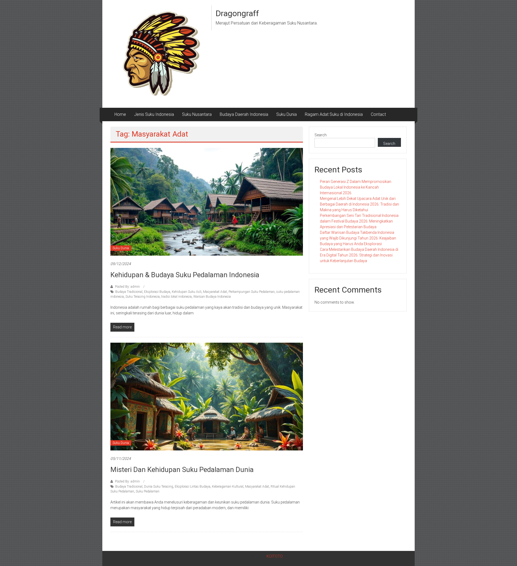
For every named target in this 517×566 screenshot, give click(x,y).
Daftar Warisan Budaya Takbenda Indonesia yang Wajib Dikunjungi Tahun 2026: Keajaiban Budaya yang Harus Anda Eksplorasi (358, 238)
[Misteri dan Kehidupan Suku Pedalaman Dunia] (206, 396)
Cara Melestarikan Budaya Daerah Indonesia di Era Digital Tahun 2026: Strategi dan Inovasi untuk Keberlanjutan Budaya (359, 255)
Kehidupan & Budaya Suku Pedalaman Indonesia (184, 275)
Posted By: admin (127, 287)
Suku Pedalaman (147, 491)
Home (120, 114)
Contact (378, 114)
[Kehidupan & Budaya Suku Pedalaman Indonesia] (206, 201)
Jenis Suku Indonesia (154, 114)
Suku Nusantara (197, 114)
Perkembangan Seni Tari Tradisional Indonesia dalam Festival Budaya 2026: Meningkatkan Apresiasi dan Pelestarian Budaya (359, 221)
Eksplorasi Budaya (157, 292)
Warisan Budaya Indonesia (212, 296)
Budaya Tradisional (128, 292)
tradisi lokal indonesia (176, 296)
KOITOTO (275, 556)
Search (321, 135)
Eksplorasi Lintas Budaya (192, 486)
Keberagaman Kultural (227, 486)
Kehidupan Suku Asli (186, 292)
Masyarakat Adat (215, 292)
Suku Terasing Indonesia (142, 296)
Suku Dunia (286, 114)
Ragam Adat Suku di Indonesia (334, 114)
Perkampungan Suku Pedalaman (252, 292)
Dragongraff (237, 13)
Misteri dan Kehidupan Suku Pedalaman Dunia (182, 470)
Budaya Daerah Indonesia (244, 114)
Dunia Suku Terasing (158, 486)
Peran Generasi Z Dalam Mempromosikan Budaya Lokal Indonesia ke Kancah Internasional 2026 (355, 187)
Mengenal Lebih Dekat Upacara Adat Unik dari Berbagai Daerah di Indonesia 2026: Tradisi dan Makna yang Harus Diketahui (359, 204)
